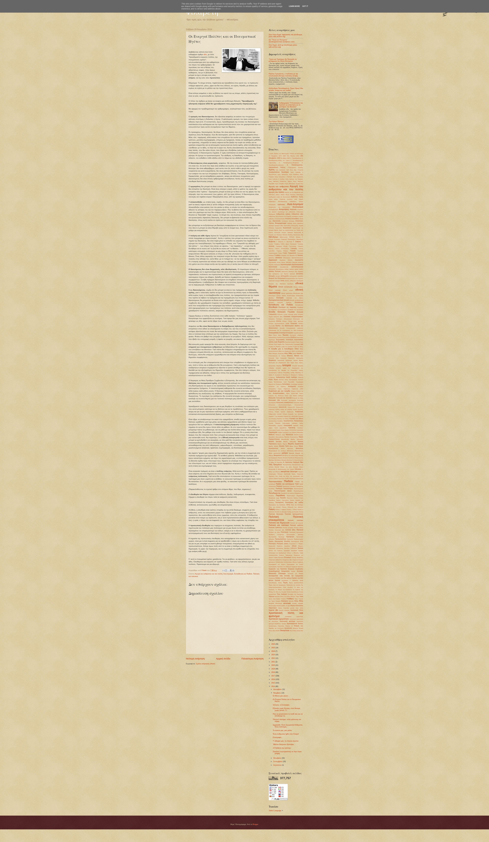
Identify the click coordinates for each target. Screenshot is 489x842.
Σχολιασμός (285, 580)
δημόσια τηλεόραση (274, 264)
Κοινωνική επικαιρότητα (284, 402)
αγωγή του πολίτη (276, 192)
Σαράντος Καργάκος (283, 546)
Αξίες (270, 221)
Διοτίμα (278, 276)
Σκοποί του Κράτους (275, 550)
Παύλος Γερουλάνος (282, 500)
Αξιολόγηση (277, 221)
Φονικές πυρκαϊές (297, 603)
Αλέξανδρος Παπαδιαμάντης (278, 201)
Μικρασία (291, 453)
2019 (273, 669)
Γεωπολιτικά (292, 246)
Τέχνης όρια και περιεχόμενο (277, 585)
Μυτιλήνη (289, 460)
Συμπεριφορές (273, 566)
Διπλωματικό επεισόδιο (296, 276)
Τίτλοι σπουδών (288, 587)
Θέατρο (296, 355)
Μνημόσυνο (278, 455)
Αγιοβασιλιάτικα (274, 172)
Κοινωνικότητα (299, 405)
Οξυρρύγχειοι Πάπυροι (275, 474)
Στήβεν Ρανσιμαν (279, 557)
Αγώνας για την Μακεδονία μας (294, 192)
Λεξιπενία (295, 425)
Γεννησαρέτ (293, 244)
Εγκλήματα (300, 280)
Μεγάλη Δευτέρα (275, 441)
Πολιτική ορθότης (296, 525)
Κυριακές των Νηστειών (295, 414)
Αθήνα (282, 194)
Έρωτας (285, 335)
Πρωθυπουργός (298, 539)
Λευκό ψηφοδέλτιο (280, 428)
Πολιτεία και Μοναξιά (281, 512)
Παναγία (279, 486)
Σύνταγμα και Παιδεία (295, 573)
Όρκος (294, 474)
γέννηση (271, 246)
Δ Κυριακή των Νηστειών (287, 255)
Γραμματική (292, 253)
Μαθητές (272, 434)
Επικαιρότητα (274, 333)
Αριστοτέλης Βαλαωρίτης (291, 225)
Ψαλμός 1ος (298, 626)
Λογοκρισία (300, 430)
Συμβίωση (300, 562)
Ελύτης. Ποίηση (287, 321)
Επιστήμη (282, 333)
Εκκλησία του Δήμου (295, 298)
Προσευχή (281, 537)
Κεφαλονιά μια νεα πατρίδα (279, 391)
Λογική (278, 430)
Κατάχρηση (292, 386)
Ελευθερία (273, 307)
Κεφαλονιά (287, 389)
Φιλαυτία (291, 601)
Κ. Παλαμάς (292, 375)
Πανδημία (279, 488)
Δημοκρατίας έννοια (275, 262)
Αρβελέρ (289, 223)
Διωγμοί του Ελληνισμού (277, 278)
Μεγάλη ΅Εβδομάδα (297, 439)
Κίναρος (293, 391)
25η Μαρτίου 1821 (293, 156)
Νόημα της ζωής (286, 467)
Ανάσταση (293, 209)
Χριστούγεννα (292, 623)
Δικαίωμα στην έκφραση (296, 271)
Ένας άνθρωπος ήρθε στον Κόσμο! (286, 734)
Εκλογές (286, 300)
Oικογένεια (284, 630)
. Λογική (271, 153)
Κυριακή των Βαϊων (296, 418)
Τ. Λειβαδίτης (294, 580)
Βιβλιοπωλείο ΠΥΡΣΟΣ (287, 237)
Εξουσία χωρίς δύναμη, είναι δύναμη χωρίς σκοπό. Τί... (286, 709)
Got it (305, 6)
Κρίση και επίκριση (286, 409)
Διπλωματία (285, 276)
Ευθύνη (293, 337)
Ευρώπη (281, 342)
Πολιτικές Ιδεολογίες (276, 514)
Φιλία (301, 601)
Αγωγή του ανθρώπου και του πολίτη (208, 574)
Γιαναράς (294, 248)
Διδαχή (286, 269)
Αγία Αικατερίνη (280, 170)
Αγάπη (271, 170)
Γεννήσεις (300, 244)
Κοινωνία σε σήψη (297, 398)
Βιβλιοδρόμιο (273, 237)
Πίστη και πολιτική (275, 507)
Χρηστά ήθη (273, 610)
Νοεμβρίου (277, 693)
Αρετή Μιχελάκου (298, 223)
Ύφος (296, 598)
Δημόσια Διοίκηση (297, 262)
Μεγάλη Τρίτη (284, 446)
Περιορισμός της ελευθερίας (277, 505)
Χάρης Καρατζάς (283, 608)
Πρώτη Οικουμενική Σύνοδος (279, 541)
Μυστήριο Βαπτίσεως (275, 460)
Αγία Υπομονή (298, 170)
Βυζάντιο (272, 242)
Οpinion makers (273, 478)
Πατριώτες (290, 498)
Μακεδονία (289, 434)
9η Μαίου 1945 (285, 158)
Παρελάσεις (300, 495)
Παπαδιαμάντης (274, 493)
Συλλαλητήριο (279, 562)
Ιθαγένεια (279, 365)
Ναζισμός (296, 462)
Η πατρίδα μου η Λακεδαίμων (281, 349)
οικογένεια (285, 471)
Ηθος (286, 353)
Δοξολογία (272, 280)
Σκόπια (300, 548)
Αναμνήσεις (284, 209)
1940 (284, 156)
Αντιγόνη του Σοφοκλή (284, 216)
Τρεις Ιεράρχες (282, 594)
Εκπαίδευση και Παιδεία (243, 574)
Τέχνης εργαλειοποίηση (296, 582)
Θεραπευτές (280, 360)
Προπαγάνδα (272, 537)
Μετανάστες (290, 450)
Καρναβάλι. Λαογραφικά (295, 382)
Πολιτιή (301, 512)
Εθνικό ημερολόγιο (287, 293)
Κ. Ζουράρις (276, 375)
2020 (273, 665)
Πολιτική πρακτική (288, 527)
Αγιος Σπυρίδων (280, 183)
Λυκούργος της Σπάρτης (290, 432)
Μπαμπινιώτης (299, 457)
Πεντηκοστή (279, 502)
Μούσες (280, 457)
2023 (273, 655)
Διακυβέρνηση (284, 267)
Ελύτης (278, 321)
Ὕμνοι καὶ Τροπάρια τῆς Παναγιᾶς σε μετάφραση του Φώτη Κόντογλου (283, 60)
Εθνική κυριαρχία (275, 290)
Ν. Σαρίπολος (288, 462)
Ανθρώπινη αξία (297, 214)
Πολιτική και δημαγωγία (279, 523)
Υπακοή (283, 598)
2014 (273, 686)
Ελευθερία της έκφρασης (287, 307)
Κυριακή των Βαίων (283, 418)
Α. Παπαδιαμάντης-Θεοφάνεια (289, 162)
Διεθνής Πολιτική (275, 271)
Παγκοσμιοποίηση (275, 481)
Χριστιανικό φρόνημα (287, 621)
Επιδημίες (300, 330)
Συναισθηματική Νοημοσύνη (279, 571)
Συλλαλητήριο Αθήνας (290, 562)
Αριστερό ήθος (279, 225)
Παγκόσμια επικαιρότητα (296, 478)
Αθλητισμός (299, 194)
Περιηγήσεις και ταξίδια (294, 502)
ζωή (302, 344)
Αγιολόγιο (285, 172)
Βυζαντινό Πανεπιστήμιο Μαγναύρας (292, 239)
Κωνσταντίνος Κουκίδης (276, 421)
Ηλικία (294, 353)
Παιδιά (301, 484)
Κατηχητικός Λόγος (275, 389)
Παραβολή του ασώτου (287, 493)
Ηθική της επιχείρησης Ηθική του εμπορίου (290, 351)
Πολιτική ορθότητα (275, 527)
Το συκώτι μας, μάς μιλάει (282, 730)
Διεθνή (301, 269)
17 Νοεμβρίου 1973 (275, 156)
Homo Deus (272, 630)
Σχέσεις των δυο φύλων (283, 578)
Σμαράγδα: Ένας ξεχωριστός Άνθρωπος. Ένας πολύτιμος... (288, 726)
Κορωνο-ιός (291, 407)
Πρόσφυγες (290, 537)
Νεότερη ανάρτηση (195, 658)
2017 (273, 676)
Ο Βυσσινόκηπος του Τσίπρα (285, 469)
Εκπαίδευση (299, 302)
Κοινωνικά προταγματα (288, 400)
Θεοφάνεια (272, 360)
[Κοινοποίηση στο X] (228, 570)
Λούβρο (280, 432)
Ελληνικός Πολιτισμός (275, 319)
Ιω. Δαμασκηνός (293, 368)
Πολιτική (274, 516)
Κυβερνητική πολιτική (275, 414)
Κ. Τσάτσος (299, 375)
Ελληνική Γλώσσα (286, 312)
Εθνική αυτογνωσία (286, 287)
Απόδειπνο (285, 221)
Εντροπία (294, 323)
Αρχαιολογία (287, 228)
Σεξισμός (300, 546)
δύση (282, 280)
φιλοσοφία (287, 603)
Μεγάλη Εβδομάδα (289, 441)
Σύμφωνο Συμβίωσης (295, 569)
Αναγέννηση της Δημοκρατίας (279, 207)
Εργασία (296, 333)
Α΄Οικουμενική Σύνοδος (295, 167)
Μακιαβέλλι (272, 437)
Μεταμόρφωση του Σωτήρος (277, 450)
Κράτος (277, 409)
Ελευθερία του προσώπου (295, 309)
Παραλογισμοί (291, 495)
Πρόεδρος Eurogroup (276, 534)
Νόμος (301, 467)
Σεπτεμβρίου (278, 761)
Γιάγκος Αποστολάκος (282, 248)
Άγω (302, 183)
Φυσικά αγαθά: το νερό (283, 605)
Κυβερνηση (290, 411)
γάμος (287, 244)
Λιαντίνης (291, 428)
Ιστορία (286, 365)
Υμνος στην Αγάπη (274, 598)
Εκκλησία (280, 298)
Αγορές (298, 183)
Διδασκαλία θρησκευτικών (276, 269)
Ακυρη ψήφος (273, 199)
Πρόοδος (300, 534)
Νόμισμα (295, 467)
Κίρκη (288, 393)
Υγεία (301, 596)
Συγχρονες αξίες (287, 559)
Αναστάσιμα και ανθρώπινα (286, 212)
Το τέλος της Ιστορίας (280, 592)
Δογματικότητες (290, 278)
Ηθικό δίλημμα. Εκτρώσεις (276, 353)
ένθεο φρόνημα (298, 321)
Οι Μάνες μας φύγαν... (281, 696)
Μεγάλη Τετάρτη (273, 446)
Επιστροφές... (278, 737)
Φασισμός (284, 601)
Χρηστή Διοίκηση (284, 610)
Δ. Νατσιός (299, 255)
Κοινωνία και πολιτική (284, 398)
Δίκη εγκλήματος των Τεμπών (278, 274)
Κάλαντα (300, 377)
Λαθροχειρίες (286, 423)
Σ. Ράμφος (300, 543)
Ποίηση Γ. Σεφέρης (280, 509)
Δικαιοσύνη (284, 271)
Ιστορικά (294, 365)
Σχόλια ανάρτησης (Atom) (205, 664)
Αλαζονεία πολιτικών (286, 199)
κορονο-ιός (283, 407)
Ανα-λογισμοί (228, 574)
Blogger (255, 824)
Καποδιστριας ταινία (280, 382)
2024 (273, 651)
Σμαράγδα (287, 550)
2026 (273, 644)
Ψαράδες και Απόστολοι (276, 628)
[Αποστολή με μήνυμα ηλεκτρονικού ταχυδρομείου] (223, 570)
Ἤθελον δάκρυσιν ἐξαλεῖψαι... (284, 744)
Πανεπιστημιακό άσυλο (283, 491)
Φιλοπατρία (278, 603)
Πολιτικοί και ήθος (274, 532)
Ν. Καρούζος (278, 462)
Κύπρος (285, 414)
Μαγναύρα (300, 432)
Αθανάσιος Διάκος (274, 194)
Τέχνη (285, 583)
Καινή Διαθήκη (291, 377)
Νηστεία (277, 467)
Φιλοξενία (271, 603)
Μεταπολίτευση (299, 450)
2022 (273, 658)
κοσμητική (272, 409)
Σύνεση (293, 571)
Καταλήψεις (286, 384)
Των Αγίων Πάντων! (276, 121)
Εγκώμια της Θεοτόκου (277, 283)
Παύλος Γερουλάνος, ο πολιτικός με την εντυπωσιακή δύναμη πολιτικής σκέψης (283, 75)
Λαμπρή (279, 425)
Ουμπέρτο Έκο (273, 476)
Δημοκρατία (299, 260)
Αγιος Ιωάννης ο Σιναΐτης (276, 179)
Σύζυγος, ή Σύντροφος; (281, 705)
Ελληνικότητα (288, 319)
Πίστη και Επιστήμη (297, 505)
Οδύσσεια (298, 469)
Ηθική (297, 349)
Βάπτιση (285, 234)
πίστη (288, 505)
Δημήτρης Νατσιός (286, 260)
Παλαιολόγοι (272, 486)
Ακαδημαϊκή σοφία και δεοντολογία (279, 197)
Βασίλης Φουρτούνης (294, 234)
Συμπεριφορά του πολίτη (295, 564)
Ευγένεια (279, 337)
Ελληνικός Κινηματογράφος (293, 316)
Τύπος (282, 596)
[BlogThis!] (226, 570)
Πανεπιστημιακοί (298, 491)
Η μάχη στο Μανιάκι (274, 346)
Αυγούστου (277, 765)
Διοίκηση (292, 274)
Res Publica (293, 630)
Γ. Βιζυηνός (279, 241)
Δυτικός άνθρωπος (290, 280)
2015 (273, 683)
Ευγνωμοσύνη (286, 337)
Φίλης (296, 601)
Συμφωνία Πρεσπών (297, 566)
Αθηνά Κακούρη (290, 194)
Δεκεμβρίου (277, 689)
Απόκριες (291, 221)
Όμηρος (300, 471)
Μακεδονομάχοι (298, 434)
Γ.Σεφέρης (277, 244)
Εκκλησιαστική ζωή (276, 300)
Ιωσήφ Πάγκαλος (296, 372)
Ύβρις (297, 596)
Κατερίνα (300, 386)
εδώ (205, 54)
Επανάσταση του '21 (275, 330)
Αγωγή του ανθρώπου (279, 186)
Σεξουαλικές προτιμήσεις (276, 548)
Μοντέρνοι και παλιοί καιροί (290, 455)
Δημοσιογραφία (286, 264)
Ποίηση (272, 509)
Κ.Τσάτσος (272, 377)
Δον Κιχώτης (299, 278)
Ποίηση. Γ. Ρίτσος (292, 509)
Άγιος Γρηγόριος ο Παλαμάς (283, 176)
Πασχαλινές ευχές (274, 498)
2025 (273, 648)
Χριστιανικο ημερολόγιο (294, 616)
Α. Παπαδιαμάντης (295, 158)
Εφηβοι (279, 344)
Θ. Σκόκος (282, 355)
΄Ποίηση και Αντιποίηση (296, 153)
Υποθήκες (290, 599)
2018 (273, 672)
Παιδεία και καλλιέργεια (285, 484)
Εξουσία (282, 328)
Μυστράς (284, 460)
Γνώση (280, 253)
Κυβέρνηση (299, 411)
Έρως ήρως (277, 335)
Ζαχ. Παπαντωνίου (287, 344)
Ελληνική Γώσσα (282, 314)
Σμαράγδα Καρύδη (297, 550)
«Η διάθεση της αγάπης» (282, 748)
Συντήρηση (272, 578)
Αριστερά (271, 225)
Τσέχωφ (271, 596)
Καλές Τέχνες (273, 379)
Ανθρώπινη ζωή (273, 216)
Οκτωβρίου (277, 758)
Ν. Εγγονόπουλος (298, 460)
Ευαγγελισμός (273, 337)
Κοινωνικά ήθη (274, 400)
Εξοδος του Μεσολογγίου (285, 326)
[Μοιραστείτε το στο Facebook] (231, 570)
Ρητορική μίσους (283, 543)
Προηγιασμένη (291, 534)
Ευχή (275, 344)
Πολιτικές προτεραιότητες (294, 514)
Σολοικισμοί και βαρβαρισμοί (277, 553)
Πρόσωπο (290, 539)
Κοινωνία (272, 398)
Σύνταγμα (282, 573)
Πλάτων (284, 507)
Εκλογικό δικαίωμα (284, 302)
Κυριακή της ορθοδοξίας (291, 416)
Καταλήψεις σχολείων (297, 384)
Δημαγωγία (273, 260)
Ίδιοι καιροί (290, 362)
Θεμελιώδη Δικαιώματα (295, 358)
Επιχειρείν (289, 333)
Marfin (278, 630)
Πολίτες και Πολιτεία (292, 512)
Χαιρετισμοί (273, 608)
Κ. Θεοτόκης (284, 375)
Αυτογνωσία (297, 232)
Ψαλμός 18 (289, 626)
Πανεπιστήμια (288, 488)
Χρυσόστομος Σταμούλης (276, 626)
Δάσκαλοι (271, 257)
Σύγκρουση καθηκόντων (276, 559)
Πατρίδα (283, 498)
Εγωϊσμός (290, 283)
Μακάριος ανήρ (280, 434)
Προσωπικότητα (280, 539)
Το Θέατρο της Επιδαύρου (283, 589)
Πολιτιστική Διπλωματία (296, 532)
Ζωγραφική (297, 344)
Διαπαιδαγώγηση (297, 267)
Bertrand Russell (298, 628)
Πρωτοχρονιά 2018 (297, 541)
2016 (273, 679)
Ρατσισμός (272, 543)
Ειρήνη (279, 295)
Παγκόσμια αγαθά (283, 478)
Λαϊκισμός (294, 423)
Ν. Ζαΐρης (271, 462)
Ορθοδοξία (287, 474)
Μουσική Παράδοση (288, 457)
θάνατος (290, 355)
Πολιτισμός (284, 532)
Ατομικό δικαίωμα (287, 232)
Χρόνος (300, 623)
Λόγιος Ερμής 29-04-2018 (288, 430)
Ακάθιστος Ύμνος (297, 197)
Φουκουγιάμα (272, 605)
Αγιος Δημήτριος (298, 176)
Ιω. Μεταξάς (282, 370)
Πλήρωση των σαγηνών (295, 507)
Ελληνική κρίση (292, 314)
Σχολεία (277, 580)
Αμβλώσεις (281, 204)
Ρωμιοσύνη (292, 543)
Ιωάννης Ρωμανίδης (284, 372)
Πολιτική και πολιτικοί (279, 525)
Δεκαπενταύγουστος (297, 257)
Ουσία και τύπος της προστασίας (289, 476)
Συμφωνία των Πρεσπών (278, 569)
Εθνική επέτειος (298, 287)
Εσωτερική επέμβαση (296, 335)
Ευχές (297, 342)
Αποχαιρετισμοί (280, 223)
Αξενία (301, 218)
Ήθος (290, 353)
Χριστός (284, 623)
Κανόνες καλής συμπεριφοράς (288, 379)
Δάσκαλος (278, 257)
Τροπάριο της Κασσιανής (295, 594)
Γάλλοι (282, 244)
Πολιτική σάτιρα (298, 527)
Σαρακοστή (272, 546)
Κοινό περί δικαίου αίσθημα (294, 395)
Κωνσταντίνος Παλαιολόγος (293, 421)
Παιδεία (288, 481)
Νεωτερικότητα (287, 464)
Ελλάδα (272, 312)
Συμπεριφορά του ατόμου (277, 564)
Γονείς (285, 253)
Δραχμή (277, 280)
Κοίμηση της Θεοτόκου (276, 395)
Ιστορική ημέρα (281, 368)
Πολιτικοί (300, 530)
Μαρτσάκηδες (285, 439)
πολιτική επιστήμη (295, 520)
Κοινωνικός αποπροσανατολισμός (280, 405)
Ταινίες (280, 582)
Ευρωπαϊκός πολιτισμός (284, 339)
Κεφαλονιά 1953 (297, 389)
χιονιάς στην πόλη (296, 608)
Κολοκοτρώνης (273, 407)
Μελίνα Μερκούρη (287, 448)
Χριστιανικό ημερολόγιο (279, 619)
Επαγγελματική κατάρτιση (295, 328)
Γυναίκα (277, 255)
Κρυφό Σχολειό (280, 411)
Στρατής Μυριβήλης (297, 557)
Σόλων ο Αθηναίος (293, 553)
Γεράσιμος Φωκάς (282, 246)
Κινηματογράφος (278, 393)
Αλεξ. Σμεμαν (298, 199)
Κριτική (295, 409)
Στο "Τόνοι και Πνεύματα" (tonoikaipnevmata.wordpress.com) (281, 41)
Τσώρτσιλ (277, 596)
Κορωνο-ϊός (299, 407)
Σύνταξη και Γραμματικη (293, 576)
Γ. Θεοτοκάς (288, 241)
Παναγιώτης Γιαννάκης (289, 486)
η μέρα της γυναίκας (287, 346)
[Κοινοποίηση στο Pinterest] (233, 570)
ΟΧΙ (302, 476)
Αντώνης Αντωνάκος (292, 218)
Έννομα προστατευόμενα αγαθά (279, 323)
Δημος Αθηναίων (286, 262)
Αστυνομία (277, 232)
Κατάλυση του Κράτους (277, 386)
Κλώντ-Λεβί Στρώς (297, 393)
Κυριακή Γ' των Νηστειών (276, 416)
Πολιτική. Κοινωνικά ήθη (276, 530)
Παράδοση (280, 495)
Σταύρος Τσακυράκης (285, 555)
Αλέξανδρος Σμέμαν (296, 201)
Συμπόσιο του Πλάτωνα (284, 566)
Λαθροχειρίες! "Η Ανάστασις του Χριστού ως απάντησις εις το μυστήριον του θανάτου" (291, 105)
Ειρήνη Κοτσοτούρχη (288, 295)
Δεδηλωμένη (286, 257)
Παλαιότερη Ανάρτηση (252, 658)
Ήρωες (299, 353)
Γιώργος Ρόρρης (282, 251)
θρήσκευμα (289, 360)
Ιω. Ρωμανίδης (292, 370)
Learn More (294, 6)
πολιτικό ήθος (290, 530)
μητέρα (285, 453)
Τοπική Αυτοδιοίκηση (293, 592)
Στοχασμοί (287, 557)
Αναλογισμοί (298, 207)
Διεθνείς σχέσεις (294, 269)
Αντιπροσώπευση (280, 218)
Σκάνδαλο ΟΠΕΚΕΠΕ (290, 548)
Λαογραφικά (288, 425)
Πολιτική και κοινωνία (296, 523)
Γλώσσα (292, 251)
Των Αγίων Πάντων (289, 596)
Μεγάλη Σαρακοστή (295, 444)
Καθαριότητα (280, 377)
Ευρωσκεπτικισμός (290, 342)
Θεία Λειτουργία (281, 358)
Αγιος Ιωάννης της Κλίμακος (294, 179)
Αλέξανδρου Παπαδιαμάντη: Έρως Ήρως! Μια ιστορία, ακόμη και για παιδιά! (286, 89)
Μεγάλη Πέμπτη (282, 444)
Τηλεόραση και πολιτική (293, 585)
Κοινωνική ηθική (298, 402)
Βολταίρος (277, 239)
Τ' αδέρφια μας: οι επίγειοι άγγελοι (285, 741)
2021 (273, 662)
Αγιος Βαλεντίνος (283, 174)
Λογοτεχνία (273, 432)
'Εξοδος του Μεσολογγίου (281, 153)
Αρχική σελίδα (223, 658)
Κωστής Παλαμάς (274, 423)
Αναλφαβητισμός (273, 209)
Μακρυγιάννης (280, 437)
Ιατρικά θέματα (298, 360)
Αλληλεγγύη (272, 204)
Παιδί (297, 484)
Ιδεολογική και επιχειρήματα (277, 362)
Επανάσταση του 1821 (289, 330)
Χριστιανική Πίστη (296, 610)
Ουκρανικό (300, 474)
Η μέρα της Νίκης (298, 346)
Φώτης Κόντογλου (296, 605)
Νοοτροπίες (272, 469)
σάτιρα (294, 546)
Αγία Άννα (289, 170)
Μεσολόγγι (299, 448)
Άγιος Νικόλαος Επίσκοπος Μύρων (280, 181)
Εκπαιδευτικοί (299, 305)
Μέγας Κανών (294, 446)
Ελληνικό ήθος (278, 316)
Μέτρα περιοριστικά (275, 453)
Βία (302, 234)
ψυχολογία (288, 628)
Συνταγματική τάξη (276, 576)
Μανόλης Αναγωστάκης (291, 437)
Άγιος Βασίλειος (294, 174)
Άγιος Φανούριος (290, 183)
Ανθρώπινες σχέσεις (283, 214)
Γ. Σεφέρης (297, 241)
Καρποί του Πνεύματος (275, 384)
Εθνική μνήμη (288, 290)
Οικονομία (294, 472)
